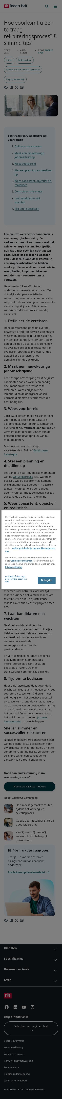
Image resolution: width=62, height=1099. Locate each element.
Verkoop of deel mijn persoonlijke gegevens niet (16, 579)
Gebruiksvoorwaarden (21, 561)
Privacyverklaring (13, 567)
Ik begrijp (46, 580)
